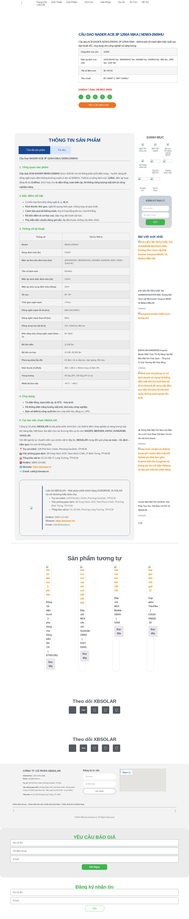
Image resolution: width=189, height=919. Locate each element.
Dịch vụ (89, 2)
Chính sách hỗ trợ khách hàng (73, 804)
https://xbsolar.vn (42, 467)
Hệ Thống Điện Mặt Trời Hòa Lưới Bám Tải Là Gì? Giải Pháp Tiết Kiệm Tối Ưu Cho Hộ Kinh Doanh (155, 434)
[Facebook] (94, 710)
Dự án (121, 2)
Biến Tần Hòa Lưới (142, 150)
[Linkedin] (116, 710)
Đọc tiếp (50, 664)
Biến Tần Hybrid (155, 150)
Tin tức (133, 2)
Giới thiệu (56, 2)
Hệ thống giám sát (143, 166)
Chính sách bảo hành (52, 804)
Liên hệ (41, 5)
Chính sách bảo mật (35, 804)
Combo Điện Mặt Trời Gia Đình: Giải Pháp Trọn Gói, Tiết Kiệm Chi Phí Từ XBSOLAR (154, 506)
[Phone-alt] (72, 710)
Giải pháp (106, 2)
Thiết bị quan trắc (168, 172)
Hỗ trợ (145, 2)
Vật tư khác (28, 25)
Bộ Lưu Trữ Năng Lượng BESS (168, 152)
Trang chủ (41, 2)
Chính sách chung (19, 804)
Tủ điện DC (143, 189)
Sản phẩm (71, 2)
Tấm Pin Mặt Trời (155, 172)
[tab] (34, 150)
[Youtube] (105, 710)
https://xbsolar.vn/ (65, 521)
